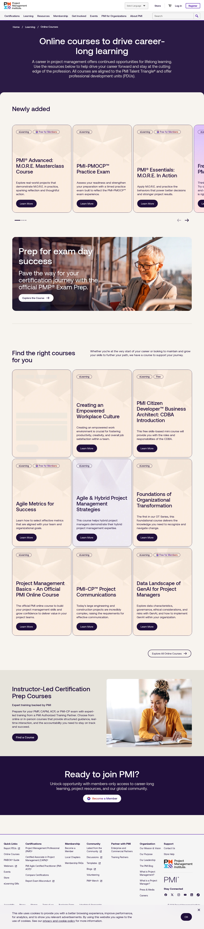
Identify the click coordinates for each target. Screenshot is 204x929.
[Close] (198, 909)
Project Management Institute (178, 864)
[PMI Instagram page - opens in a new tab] (179, 895)
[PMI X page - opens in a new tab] (172, 895)
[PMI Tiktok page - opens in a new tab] (198, 895)
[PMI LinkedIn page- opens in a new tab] (192, 895)
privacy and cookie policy (59, 920)
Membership (60, 15)
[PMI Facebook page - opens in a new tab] (166, 895)
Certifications (12, 15)
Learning (28, 15)
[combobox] (136, 5)
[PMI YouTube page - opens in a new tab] (185, 895)
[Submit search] (197, 16)
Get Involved (79, 15)
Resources (43, 15)
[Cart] (169, 5)
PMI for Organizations (114, 15)
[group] (41, 169)
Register (193, 5)
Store (158, 5)
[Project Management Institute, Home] (15, 5)
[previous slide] (179, 220)
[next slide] (186, 220)
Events (94, 15)
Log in (178, 5)
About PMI (136, 15)
